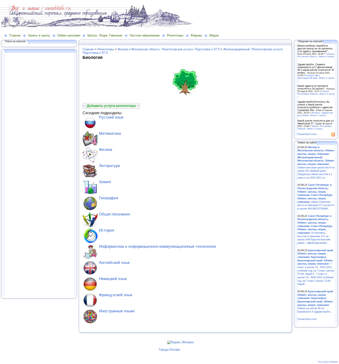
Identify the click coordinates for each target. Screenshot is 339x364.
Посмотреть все (307, 134)
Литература (109, 166)
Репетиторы (175, 35)
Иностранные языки (117, 311)
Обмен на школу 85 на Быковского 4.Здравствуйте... (315, 301)
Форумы (196, 35)
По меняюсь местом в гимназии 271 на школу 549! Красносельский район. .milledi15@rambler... (315, 229)
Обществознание (114, 214)
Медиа (214, 35)
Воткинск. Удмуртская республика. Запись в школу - (315, 113)
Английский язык (114, 262)
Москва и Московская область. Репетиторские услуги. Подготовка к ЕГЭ (169, 49)
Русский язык (111, 117)
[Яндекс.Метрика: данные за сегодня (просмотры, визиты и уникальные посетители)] (180, 342)
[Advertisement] (39, 175)
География (108, 198)
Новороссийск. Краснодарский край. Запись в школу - (315, 78)
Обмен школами (68, 35)
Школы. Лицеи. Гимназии (104, 35)
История (106, 230)
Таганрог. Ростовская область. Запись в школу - (316, 56)
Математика (110, 133)
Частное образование (145, 35)
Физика (105, 149)
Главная (15, 35)
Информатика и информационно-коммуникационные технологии (157, 246)
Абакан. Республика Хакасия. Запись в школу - (316, 94)
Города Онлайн (169, 349)
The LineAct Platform (328, 362)
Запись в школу (39, 35)
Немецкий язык (113, 279)
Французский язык (115, 295)
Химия (105, 182)
